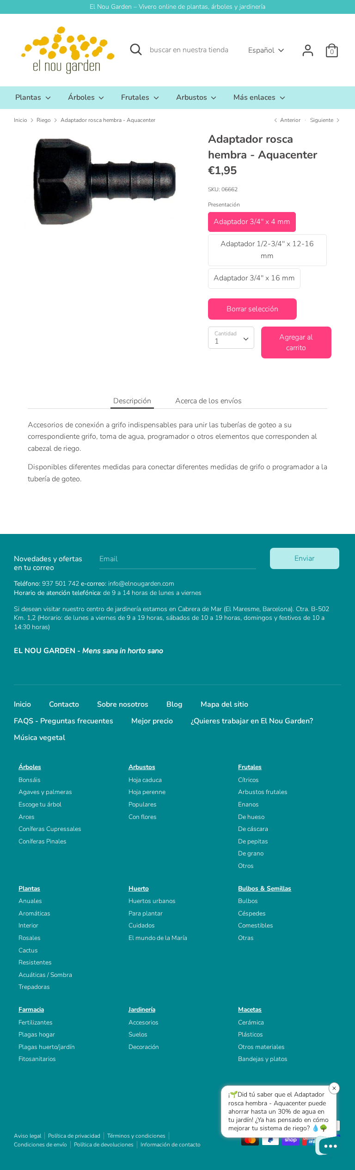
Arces (26, 816)
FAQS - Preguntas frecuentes (63, 721)
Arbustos (192, 97)
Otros (246, 865)
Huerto (139, 888)
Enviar (304, 558)
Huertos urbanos (152, 901)
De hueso (251, 816)
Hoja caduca (145, 780)
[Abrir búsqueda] (136, 49)
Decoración (144, 1047)
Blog (174, 704)
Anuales (30, 901)
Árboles (82, 97)
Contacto (64, 704)
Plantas (29, 97)
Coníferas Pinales (42, 841)
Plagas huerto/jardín (46, 1047)
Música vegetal (39, 738)
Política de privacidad (74, 1136)
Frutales (136, 97)
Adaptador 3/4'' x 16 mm (254, 278)
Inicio (22, 704)
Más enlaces (255, 97)
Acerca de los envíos (208, 401)
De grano (250, 853)
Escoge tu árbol (39, 804)
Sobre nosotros (122, 704)
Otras (246, 938)
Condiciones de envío (40, 1144)
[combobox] (231, 338)
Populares (143, 804)
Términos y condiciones (136, 1136)
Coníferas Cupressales (49, 828)
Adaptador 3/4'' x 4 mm (252, 222)
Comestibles (255, 925)
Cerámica (251, 1022)
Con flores (143, 816)
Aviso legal (27, 1136)
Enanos (248, 804)
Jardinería (142, 1009)
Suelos (138, 1034)
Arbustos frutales (263, 792)
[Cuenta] (308, 47)
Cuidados (142, 925)
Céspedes (252, 913)
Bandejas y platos (263, 1059)
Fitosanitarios (37, 1059)
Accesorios (144, 1022)
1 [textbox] (216, 341)
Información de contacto (171, 1144)
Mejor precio (152, 721)
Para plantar (146, 913)
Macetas (250, 1009)
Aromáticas (34, 913)
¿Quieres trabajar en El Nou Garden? (252, 721)
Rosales (29, 938)
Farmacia (31, 1009)
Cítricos (248, 780)
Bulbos (248, 901)
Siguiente (322, 120)
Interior (28, 925)
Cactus (28, 950)
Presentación (224, 204)
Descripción (132, 401)
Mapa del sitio (224, 704)
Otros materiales (261, 1047)
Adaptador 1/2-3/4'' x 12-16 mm (267, 250)
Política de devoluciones (104, 1144)
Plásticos (250, 1034)
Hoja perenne (147, 792)
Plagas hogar (36, 1034)
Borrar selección (252, 309)
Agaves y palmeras (45, 792)
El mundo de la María (158, 938)
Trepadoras (34, 986)
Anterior (289, 120)
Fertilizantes (35, 1022)
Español (261, 50)
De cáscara (253, 828)
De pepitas (253, 841)
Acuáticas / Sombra (45, 974)
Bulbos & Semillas (264, 888)
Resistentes (35, 962)
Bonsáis (29, 780)
